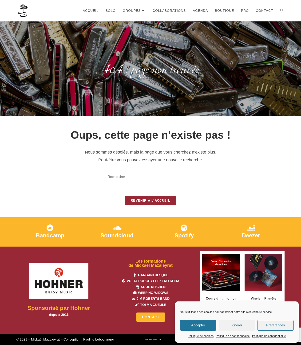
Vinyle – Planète (263, 298)
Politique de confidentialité (233, 336)
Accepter (198, 325)
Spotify (184, 235)
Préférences (275, 325)
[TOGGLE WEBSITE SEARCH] (282, 10)
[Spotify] (184, 227)
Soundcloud (117, 235)
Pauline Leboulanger (98, 339)
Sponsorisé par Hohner (59, 308)
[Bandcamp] (50, 227)
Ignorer (236, 325)
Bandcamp (50, 235)
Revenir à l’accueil (150, 200)
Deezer (251, 235)
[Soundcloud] (117, 227)
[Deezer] (251, 227)
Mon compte (153, 339)
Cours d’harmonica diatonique (221, 300)
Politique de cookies (201, 336)
